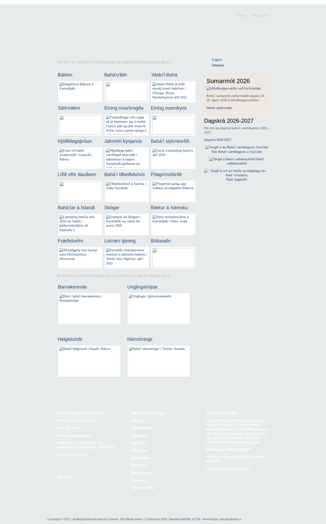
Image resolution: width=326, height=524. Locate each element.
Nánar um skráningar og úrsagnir (228, 469)
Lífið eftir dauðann (77, 174)
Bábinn (65, 74)
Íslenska (218, 65)
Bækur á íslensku (169, 207)
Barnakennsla (72, 286)
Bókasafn (161, 240)
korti (69, 477)
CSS (197, 519)
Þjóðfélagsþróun (75, 141)
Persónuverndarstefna (72, 454)
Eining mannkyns (169, 108)
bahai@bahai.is (81, 435)
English (217, 60)
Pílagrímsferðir (166, 174)
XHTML (186, 519)
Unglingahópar (142, 286)
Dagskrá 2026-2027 (217, 140)
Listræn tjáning (120, 240)
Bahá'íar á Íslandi (76, 207)
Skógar (111, 207)
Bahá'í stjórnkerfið (170, 141)
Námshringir (140, 339)
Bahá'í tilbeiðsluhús (124, 174)
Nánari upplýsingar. (219, 108)
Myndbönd (260, 15)
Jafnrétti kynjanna (123, 141)
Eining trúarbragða (123, 108)
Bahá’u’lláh (115, 74)
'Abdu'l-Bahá (164, 74)
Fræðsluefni (70, 240)
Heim (242, 15)
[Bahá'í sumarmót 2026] (233, 88)
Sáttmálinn (69, 108)
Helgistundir (70, 339)
